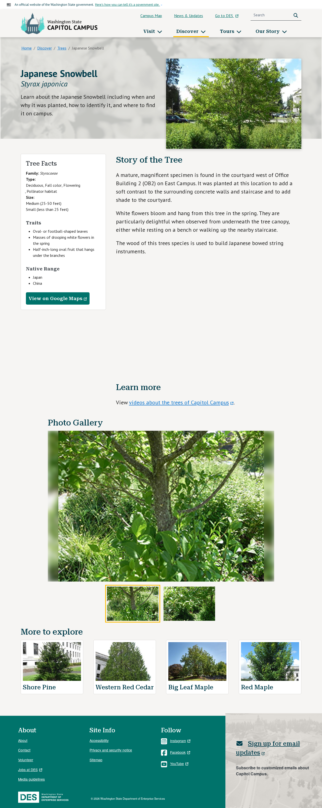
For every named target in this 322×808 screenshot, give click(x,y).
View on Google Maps (55, 298)
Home (26, 48)
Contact (24, 749)
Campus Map (151, 16)
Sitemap (96, 759)
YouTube (177, 763)
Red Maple (257, 687)
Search (296, 15)
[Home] (59, 23)
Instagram (178, 740)
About (22, 740)
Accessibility (99, 740)
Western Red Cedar (125, 687)
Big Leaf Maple (190, 687)
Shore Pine (39, 687)
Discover (44, 48)
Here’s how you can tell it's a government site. (127, 5)
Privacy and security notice (111, 749)
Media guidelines (31, 779)
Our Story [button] (268, 31)
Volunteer (25, 759)
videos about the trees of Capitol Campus (179, 402)
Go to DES (224, 16)
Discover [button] (188, 31)
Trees (61, 48)
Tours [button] (227, 31)
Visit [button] (149, 31)
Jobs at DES (28, 769)
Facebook (178, 752)
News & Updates (188, 16)
